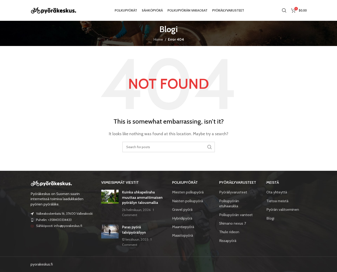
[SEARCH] (209, 147)
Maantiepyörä (183, 227)
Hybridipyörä (182, 218)
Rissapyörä (227, 240)
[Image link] (51, 183)
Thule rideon (229, 232)
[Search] (284, 10)
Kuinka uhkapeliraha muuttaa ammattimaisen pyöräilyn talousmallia (142, 197)
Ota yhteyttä (276, 192)
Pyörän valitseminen (282, 209)
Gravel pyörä (182, 209)
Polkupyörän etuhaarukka (229, 203)
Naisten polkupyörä (187, 201)
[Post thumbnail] (110, 203)
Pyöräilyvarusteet (233, 192)
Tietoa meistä (277, 201)
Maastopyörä (182, 235)
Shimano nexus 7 (232, 223)
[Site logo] (54, 10)
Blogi (270, 218)
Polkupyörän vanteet (236, 215)
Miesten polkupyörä (188, 192)
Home (158, 39)
